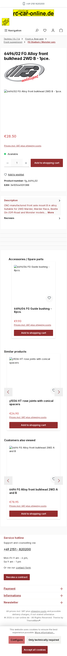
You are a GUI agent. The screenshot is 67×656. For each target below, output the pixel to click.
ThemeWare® (33, 620)
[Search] (37, 30)
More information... (45, 632)
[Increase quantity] (26, 163)
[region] (33, 111)
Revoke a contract (16, 577)
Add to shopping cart (46, 162)
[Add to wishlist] (49, 298)
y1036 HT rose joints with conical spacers (31, 402)
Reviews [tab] (9, 218)
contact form (23, 567)
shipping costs (39, 611)
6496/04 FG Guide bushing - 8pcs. (33, 310)
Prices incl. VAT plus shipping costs (22, 145)
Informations (12, 595)
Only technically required (43, 639)
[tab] (32, 206)
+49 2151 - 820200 (17, 549)
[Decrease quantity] (7, 163)
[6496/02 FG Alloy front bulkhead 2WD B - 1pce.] (33, 111)
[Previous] (8, 392)
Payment (9, 588)
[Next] (59, 392)
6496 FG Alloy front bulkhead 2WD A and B (33, 491)
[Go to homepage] (33, 13)
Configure (17, 639)
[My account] (53, 30)
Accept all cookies (35, 649)
